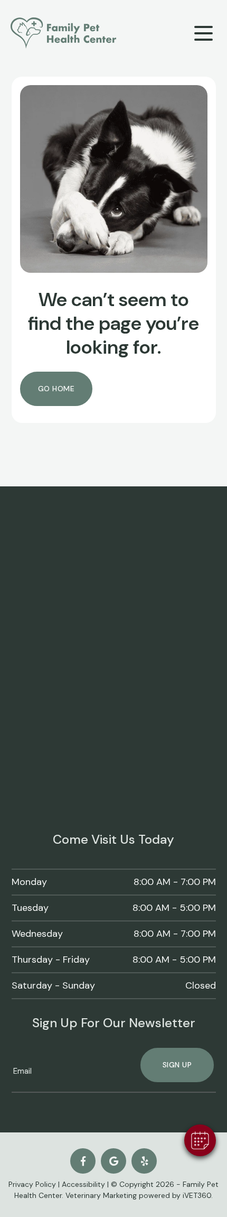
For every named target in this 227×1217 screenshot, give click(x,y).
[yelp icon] (144, 1161)
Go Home (56, 388)
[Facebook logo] (83, 1161)
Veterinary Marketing (101, 1195)
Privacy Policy (32, 1184)
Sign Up (177, 1065)
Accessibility (83, 1184)
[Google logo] (113, 1161)
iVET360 (197, 1195)
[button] (200, 1140)
